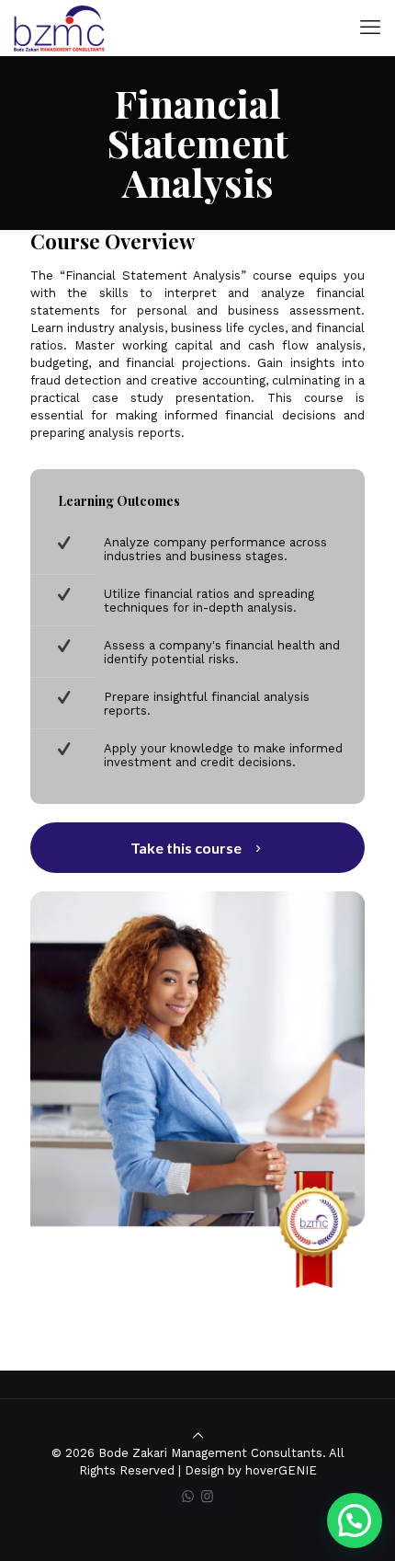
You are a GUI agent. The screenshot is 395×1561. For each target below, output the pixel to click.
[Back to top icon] (198, 1435)
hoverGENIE (281, 1470)
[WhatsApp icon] (188, 1496)
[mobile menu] (370, 27)
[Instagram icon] (207, 1496)
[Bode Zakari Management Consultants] (59, 28)
